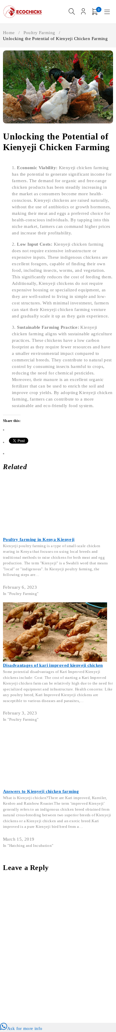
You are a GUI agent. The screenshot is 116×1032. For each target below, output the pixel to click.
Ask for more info (24, 1028)
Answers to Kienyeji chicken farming (41, 791)
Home (9, 32)
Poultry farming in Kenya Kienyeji (38, 539)
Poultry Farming (39, 32)
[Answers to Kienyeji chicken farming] (55, 732)
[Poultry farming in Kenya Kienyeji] (55, 480)
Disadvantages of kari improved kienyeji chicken (53, 665)
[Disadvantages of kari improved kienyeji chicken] (55, 606)
